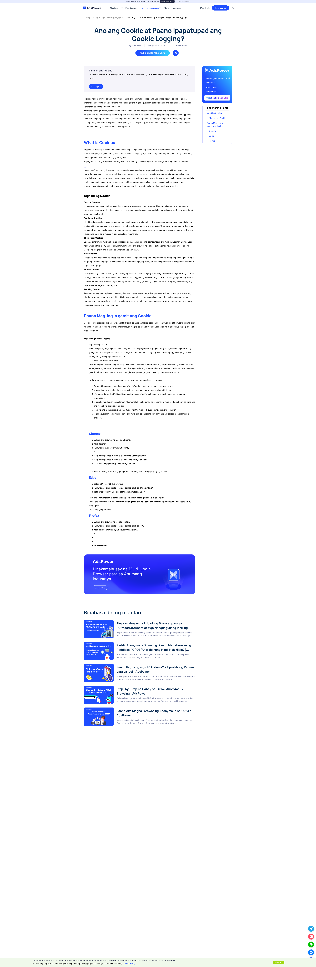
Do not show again (183, 1)
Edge (211, 136)
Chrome (212, 131)
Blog (95, 17)
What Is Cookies (214, 113)
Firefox (94, 515)
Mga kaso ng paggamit (112, 17)
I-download (176, 4)
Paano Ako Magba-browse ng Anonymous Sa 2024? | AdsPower (113, 709)
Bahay (87, 17)
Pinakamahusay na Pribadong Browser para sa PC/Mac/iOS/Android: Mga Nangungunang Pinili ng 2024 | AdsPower (137, 621)
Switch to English (167, 1)
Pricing (166, 4)
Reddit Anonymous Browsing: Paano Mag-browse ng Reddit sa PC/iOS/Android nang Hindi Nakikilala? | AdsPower (136, 643)
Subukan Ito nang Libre (152, 53)
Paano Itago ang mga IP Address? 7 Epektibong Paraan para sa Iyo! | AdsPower (120, 665)
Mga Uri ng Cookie (217, 118)
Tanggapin (278, 962)
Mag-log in (204, 8)
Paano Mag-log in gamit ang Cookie (215, 124)
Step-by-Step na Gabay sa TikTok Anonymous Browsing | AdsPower (115, 687)
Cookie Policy (129, 963)
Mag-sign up (220, 8)
